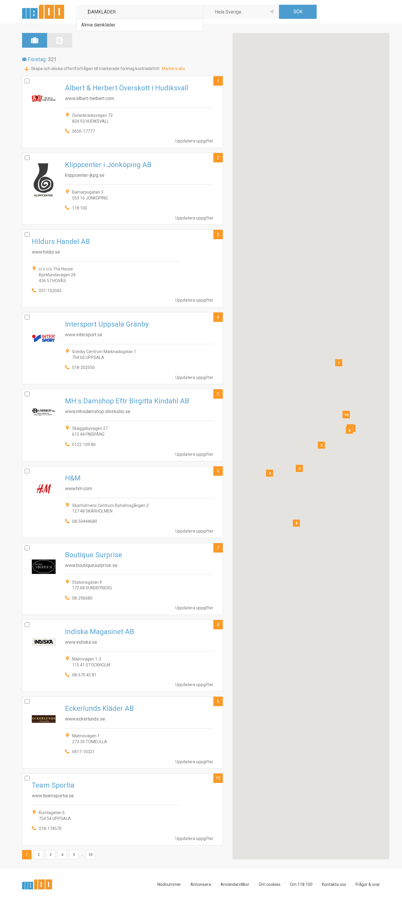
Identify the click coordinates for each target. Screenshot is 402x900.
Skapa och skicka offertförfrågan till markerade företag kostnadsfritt (95, 68)
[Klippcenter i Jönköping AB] (122, 188)
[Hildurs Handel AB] (122, 268)
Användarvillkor (234, 884)
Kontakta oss (334, 884)
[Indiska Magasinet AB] (122, 655)
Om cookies (269, 884)
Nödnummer (169, 884)
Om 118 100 (301, 884)
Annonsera (200, 884)
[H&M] (122, 502)
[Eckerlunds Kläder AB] (122, 732)
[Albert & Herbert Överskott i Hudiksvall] (122, 112)
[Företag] (34, 40)
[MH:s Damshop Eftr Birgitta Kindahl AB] (122, 425)
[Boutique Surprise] (122, 579)
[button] (338, 362)
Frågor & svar (368, 884)
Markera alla (173, 68)
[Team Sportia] (122, 809)
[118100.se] (43, 7)
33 (91, 855)
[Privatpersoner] (59, 40)
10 (218, 778)
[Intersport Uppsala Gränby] (122, 348)
